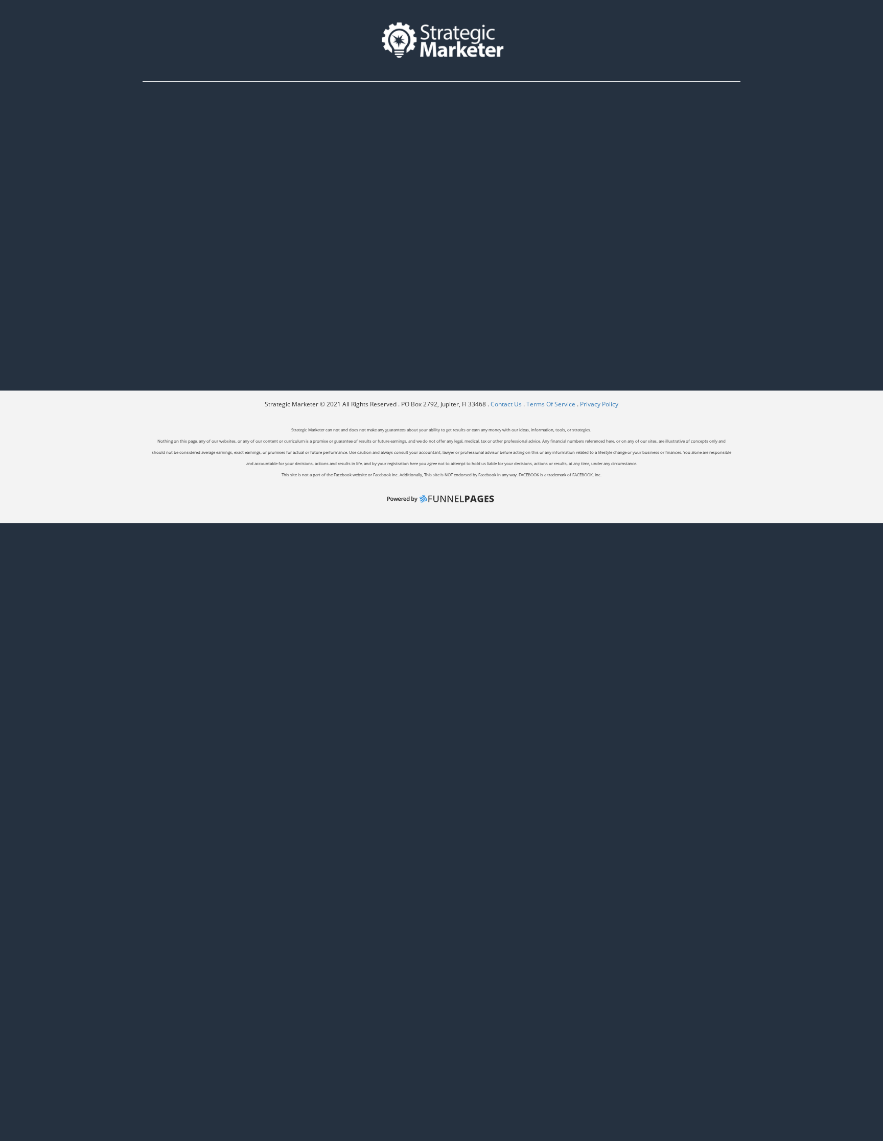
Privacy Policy (599, 404)
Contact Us (507, 404)
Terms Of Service (550, 404)
